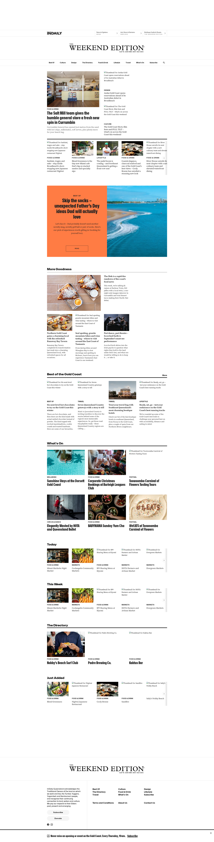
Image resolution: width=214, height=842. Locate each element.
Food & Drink (103, 63)
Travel (128, 63)
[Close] (211, 833)
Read (77, 248)
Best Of (51, 63)
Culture (63, 63)
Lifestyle (117, 63)
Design (74, 63)
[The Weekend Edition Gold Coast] (107, 48)
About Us (122, 803)
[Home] (59, 33)
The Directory (87, 63)
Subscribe (153, 63)
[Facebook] (48, 824)
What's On (140, 63)
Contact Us (149, 803)
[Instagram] (52, 824)
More (164, 375)
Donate (58, 818)
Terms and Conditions (103, 803)
